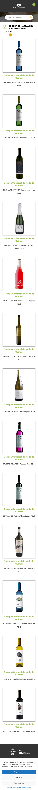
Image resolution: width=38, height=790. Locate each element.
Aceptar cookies (19, 772)
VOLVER (9, 32)
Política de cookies (11, 787)
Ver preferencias (19, 783)
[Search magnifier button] (31, 17)
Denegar (19, 777)
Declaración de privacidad (24, 787)
